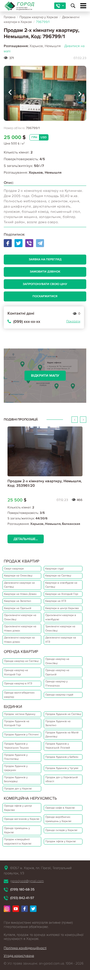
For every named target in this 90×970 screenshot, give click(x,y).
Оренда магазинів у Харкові (21, 819)
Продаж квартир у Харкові (39, 17)
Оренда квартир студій (59, 694)
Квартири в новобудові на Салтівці (61, 585)
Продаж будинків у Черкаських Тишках (16, 746)
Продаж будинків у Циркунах (16, 768)
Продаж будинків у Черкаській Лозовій (57, 746)
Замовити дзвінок (45, 272)
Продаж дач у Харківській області (61, 779)
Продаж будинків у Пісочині (21, 734)
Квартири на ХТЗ (55, 601)
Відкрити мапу (45, 375)
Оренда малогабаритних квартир (19, 694)
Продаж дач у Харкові (18, 788)
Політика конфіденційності (25, 948)
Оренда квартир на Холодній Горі (16, 672)
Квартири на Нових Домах (20, 594)
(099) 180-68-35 (22, 889)
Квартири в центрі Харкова (62, 608)
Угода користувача (19, 956)
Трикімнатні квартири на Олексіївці (60, 628)
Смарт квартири (14, 568)
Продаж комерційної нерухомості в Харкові (17, 841)
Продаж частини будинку (19, 714)
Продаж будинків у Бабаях (61, 757)
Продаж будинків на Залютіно (57, 723)
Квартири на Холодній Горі (61, 594)
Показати (73, 321)
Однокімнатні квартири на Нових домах (20, 628)
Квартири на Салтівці (58, 575)
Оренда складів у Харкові (61, 830)
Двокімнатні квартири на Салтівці (19, 585)
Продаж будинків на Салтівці (63, 714)
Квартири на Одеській (17, 608)
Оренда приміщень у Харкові (17, 830)
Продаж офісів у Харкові (60, 841)
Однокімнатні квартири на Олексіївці (20, 617)
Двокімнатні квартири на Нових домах (19, 639)
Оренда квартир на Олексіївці (57, 661)
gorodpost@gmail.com (27, 881)
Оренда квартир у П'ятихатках (56, 683)
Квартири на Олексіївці (18, 575)
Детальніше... (26, 539)
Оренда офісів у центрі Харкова (18, 808)
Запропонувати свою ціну (45, 284)
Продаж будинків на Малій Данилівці (61, 734)
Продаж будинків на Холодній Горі (16, 723)
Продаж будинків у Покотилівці (16, 757)
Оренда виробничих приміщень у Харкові (58, 819)
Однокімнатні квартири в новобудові (60, 617)
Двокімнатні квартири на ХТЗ (60, 639)
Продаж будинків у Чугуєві (61, 768)
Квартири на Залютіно (17, 601)
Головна (10, 17)
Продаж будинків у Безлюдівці (16, 779)
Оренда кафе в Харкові (60, 807)
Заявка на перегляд (45, 259)
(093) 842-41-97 (22, 898)
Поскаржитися (45, 296)
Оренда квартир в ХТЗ (18, 683)
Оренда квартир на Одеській (57, 672)
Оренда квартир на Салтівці (21, 661)
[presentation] (10, 93)
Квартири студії (54, 568)
